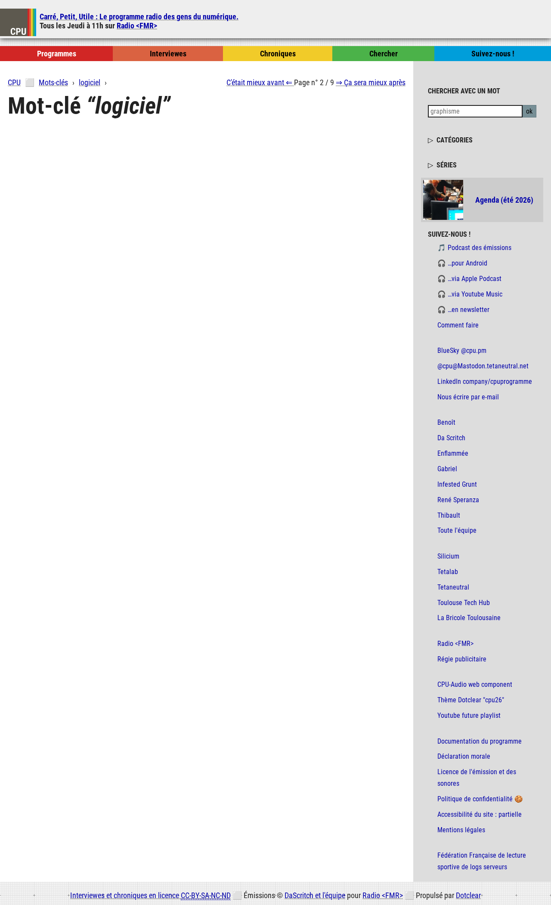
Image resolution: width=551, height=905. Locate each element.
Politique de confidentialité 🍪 (480, 799)
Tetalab (447, 572)
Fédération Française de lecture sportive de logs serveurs (481, 861)
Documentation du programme (479, 741)
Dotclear (468, 895)
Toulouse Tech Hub (463, 603)
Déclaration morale (463, 756)
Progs (56, 53)
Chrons (278, 53)
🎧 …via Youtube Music (469, 294)
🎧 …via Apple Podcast (469, 279)
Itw (168, 53)
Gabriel (447, 469)
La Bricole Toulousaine (469, 618)
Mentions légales (461, 830)
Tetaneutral (453, 587)
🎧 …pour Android (462, 263)
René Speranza (458, 500)
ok (529, 111)
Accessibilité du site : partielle (479, 814)
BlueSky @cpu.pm (461, 350)
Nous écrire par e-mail (468, 397)
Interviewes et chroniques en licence (150, 895)
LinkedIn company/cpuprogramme (484, 381)
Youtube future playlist (469, 715)
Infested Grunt (457, 484)
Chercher (383, 53)
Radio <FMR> (137, 25)
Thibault (448, 515)
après (371, 82)
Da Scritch (451, 438)
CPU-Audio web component (474, 684)
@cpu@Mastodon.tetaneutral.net (483, 366)
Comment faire (458, 325)
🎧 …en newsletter (463, 310)
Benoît (446, 422)
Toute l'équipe (457, 530)
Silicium (448, 556)
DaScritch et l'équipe (315, 895)
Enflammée (452, 453)
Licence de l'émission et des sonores (476, 778)
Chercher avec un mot (464, 90)
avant (259, 82)
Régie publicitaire (461, 659)
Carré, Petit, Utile (139, 16)
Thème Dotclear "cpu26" (470, 700)
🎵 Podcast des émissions (474, 248)
